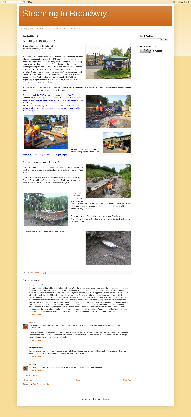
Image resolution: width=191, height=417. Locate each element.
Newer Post (27, 380)
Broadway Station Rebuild (32, 28)
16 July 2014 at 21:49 (37, 370)
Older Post (127, 380)
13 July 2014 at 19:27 (37, 315)
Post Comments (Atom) (42, 384)
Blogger (106, 399)
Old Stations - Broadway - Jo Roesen (64, 28)
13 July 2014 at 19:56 (37, 340)
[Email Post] (44, 273)
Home (78, 380)
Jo (30, 364)
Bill (30, 322)
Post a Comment (32, 375)
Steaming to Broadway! (66, 13)
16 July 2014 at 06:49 (37, 356)
